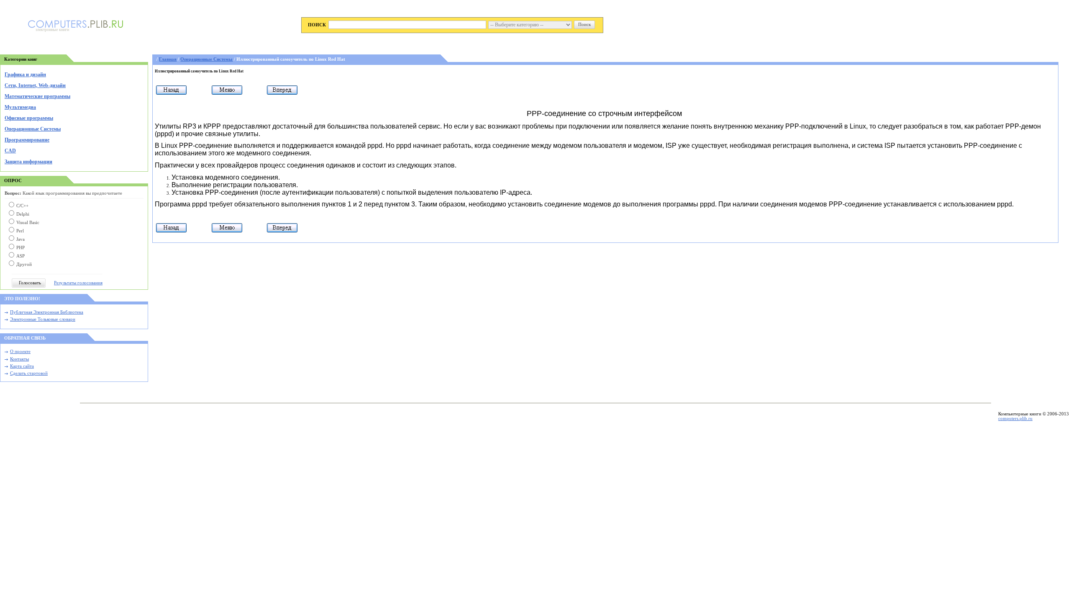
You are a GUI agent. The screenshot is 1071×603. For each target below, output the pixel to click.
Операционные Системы (33, 129)
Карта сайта (22, 366)
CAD (10, 151)
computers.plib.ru (1015, 418)
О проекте (20, 351)
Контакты (19, 359)
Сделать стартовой (29, 373)
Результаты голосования (78, 283)
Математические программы (37, 96)
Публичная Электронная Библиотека (46, 312)
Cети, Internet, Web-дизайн (35, 85)
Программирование (27, 140)
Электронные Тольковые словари (42, 319)
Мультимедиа (20, 107)
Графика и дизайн (25, 74)
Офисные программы (29, 118)
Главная (168, 59)
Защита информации (28, 162)
